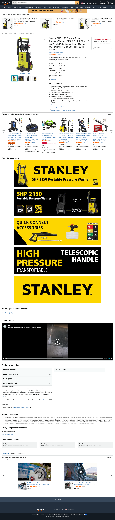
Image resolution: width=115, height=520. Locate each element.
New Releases (47, 7)
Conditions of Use (35, 514)
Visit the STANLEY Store (56, 52)
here (4, 396)
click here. (46, 400)
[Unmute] (112, 359)
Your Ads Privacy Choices (77, 514)
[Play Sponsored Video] (80, 472)
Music (111, 7)
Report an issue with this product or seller (63, 110)
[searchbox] (46, 2)
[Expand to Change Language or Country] (85, 3)
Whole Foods (64, 7)
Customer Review (13, 327)
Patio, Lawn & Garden (7, 33)
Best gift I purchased (24, 327)
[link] (25, 26)
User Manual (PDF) (7, 313)
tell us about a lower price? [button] (21, 407)
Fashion (99, 7)
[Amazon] (6, 2)
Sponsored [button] (4, 459)
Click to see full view (24, 73)
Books (81, 7)
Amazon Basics (28, 7)
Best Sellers (38, 7)
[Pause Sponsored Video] (48, 476)
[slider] (54, 358)
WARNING (6, 453)
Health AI (9, 7)
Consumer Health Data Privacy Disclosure (59, 514)
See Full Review (36, 327)
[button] (3, 7)
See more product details (57, 107)
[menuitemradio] (109, 358)
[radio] (14, 78)
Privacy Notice (44, 514)
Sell (94, 7)
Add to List (97, 47)
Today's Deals (74, 7)
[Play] (3, 358)
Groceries (56, 7)
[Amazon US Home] (40, 510)
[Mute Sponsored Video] (48, 479)
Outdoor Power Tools (19, 33)
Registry (105, 7)
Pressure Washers (29, 33)
